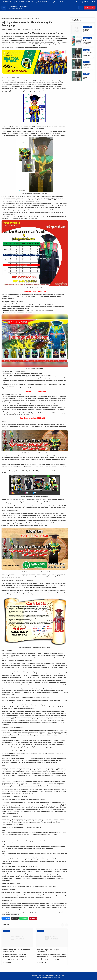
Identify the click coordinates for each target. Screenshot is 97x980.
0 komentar (27, 29)
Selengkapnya (7, 962)
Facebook (7, 918)
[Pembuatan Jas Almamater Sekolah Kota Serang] (77, 53)
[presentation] (62, 924)
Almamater (86, 50)
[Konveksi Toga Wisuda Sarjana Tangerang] (17, 937)
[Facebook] (80, 2)
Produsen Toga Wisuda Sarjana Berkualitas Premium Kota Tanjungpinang (87, 43)
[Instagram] (82, 2)
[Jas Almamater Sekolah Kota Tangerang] (77, 64)
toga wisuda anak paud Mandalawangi (11, 914)
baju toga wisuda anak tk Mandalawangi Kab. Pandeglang (19, 912)
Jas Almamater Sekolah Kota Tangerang (87, 66)
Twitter (16, 918)
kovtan (5, 29)
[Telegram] (92, 2)
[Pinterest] (94, 2)
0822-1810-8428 (6, 2)
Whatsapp (24, 918)
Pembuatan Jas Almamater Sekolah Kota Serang (87, 54)
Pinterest (34, 918)
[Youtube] (85, 2)
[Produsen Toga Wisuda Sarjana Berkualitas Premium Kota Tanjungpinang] (77, 41)
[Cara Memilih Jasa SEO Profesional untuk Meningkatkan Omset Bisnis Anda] (77, 29)
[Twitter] (87, 2)
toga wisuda (37, 29)
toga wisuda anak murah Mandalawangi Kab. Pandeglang (48, 912)
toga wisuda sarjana (88, 38)
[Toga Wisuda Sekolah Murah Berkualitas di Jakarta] (52, 937)
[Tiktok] (90, 2)
